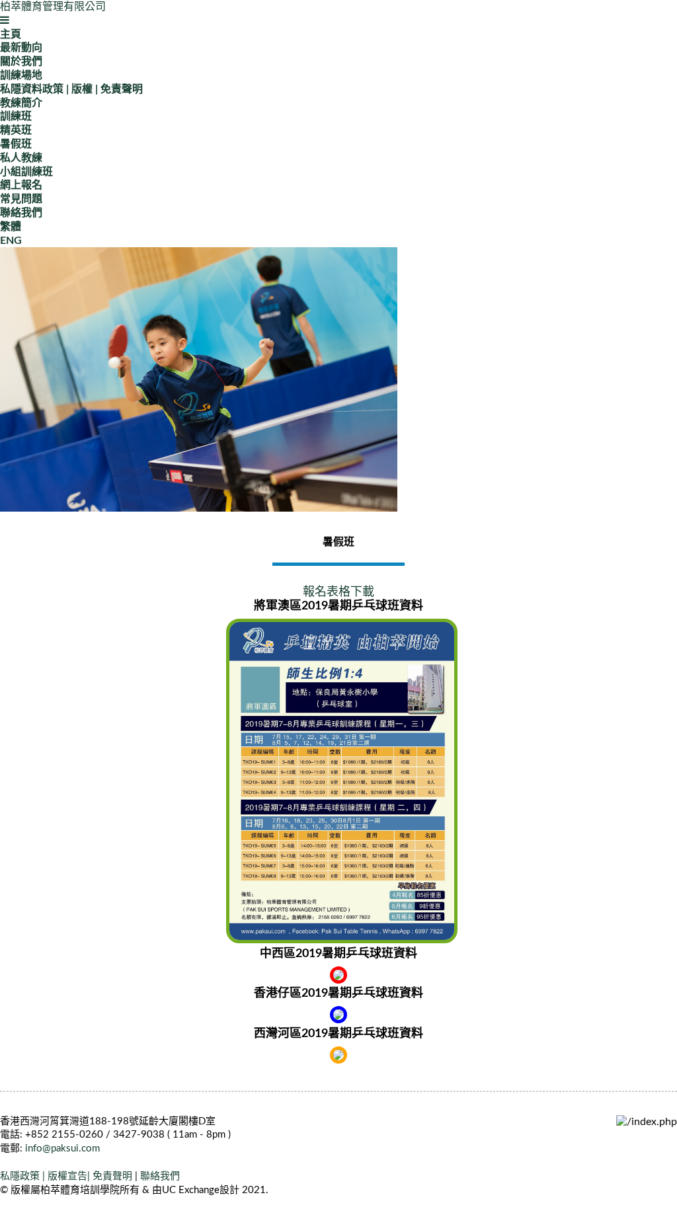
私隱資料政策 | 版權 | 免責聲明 (71, 89)
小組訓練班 (26, 172)
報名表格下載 (338, 592)
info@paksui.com (62, 1148)
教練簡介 (21, 103)
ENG (11, 240)
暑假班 (16, 144)
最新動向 (21, 47)
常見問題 (21, 199)
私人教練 (21, 158)
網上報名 (21, 185)
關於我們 (21, 61)
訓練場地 (21, 75)
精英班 (16, 130)
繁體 (10, 226)
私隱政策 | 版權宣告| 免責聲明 (66, 1176)
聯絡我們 (21, 213)
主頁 (10, 34)
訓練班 (16, 116)
